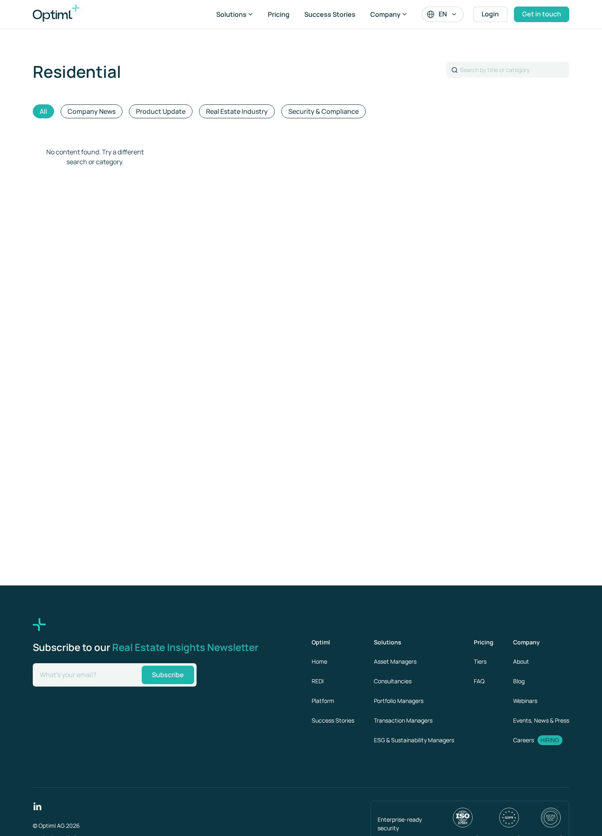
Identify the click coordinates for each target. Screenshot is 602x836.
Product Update (161, 111)
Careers (523, 740)
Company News (91, 111)
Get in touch (541, 13)
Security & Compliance (323, 111)
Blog (519, 681)
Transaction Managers (403, 720)
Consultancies (393, 681)
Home (319, 661)
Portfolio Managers (398, 701)
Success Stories (329, 14)
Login (490, 13)
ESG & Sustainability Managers (414, 740)
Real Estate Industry (237, 111)
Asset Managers (395, 661)
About (521, 661)
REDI (318, 681)
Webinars (525, 701)
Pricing (279, 14)
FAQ (479, 681)
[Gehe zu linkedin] (38, 805)
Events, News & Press (541, 720)
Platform (323, 701)
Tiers (480, 661)
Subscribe (168, 674)
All (43, 111)
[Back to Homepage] (65, 14)
